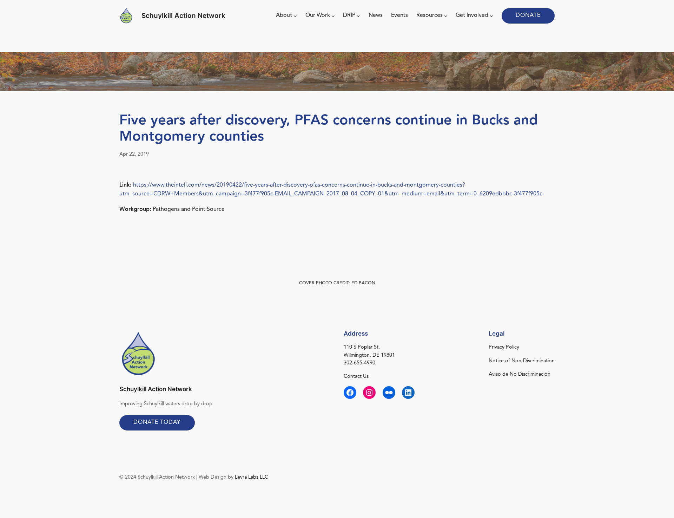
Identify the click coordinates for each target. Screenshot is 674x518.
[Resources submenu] (446, 16)
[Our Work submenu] (333, 16)
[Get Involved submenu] (491, 16)
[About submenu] (295, 16)
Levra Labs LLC (251, 477)
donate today (157, 422)
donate (528, 15)
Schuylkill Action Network (183, 15)
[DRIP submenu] (358, 16)
